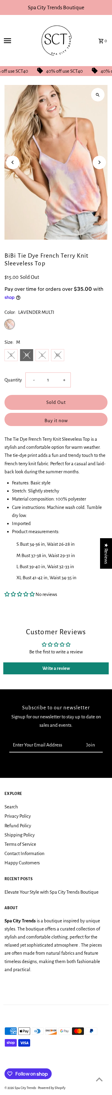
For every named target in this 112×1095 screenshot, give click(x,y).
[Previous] (12, 162)
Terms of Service (20, 844)
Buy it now (56, 420)
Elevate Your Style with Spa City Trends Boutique (51, 892)
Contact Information (24, 853)
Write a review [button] (56, 668)
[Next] (99, 162)
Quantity (13, 379)
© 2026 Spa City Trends (20, 1088)
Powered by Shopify (51, 1088)
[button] (20, 594)
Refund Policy (17, 825)
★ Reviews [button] (106, 553)
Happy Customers (22, 862)
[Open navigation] (16, 40)
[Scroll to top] (99, 1079)
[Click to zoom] (98, 94)
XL (57, 355)
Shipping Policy (19, 834)
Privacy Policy (17, 816)
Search (11, 806)
